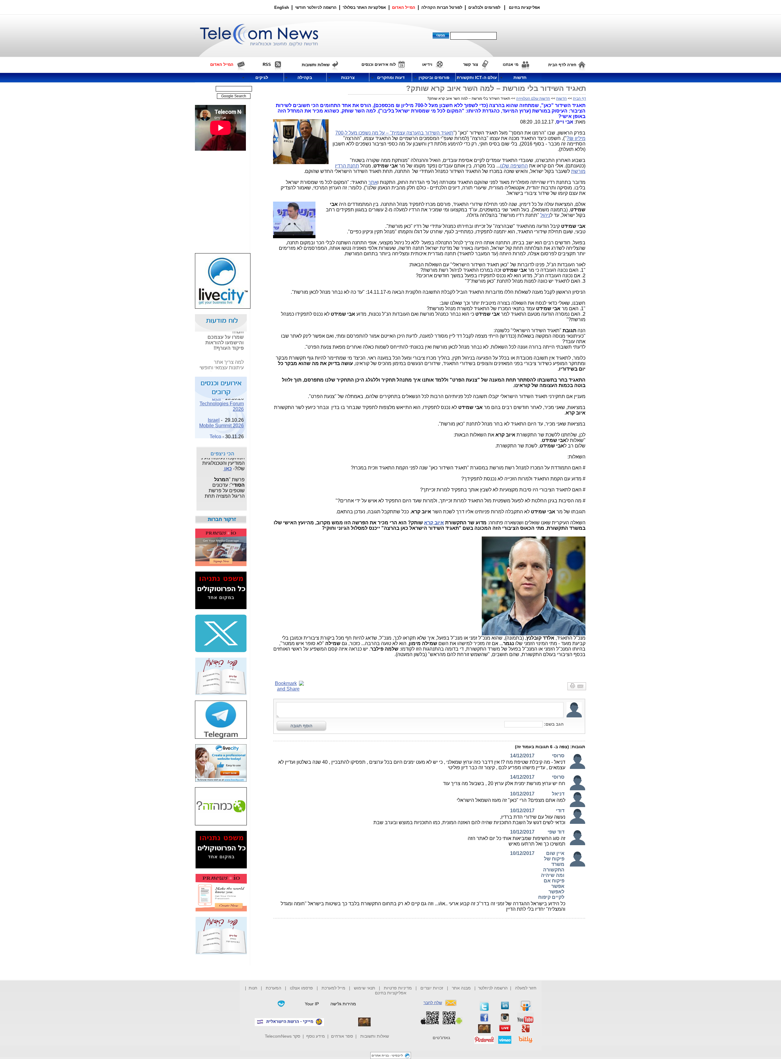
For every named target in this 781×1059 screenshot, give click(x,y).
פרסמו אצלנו (302, 987)
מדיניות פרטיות (398, 987)
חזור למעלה (525, 987)
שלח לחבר (432, 1002)
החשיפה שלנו (514, 165)
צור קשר (470, 64)
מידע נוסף (315, 1036)
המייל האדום (403, 7)
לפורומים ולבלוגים (484, 7)
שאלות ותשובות (374, 1036)
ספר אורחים (342, 1036)
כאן (227, 463)
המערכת (273, 987)
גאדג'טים (441, 1037)
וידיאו (427, 64)
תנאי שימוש (364, 987)
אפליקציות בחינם (390, 992)
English (281, 7)
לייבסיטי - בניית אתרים (387, 1055)
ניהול (545, 215)
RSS (267, 64)
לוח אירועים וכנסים (379, 64)
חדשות (561, 98)
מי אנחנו (510, 64)
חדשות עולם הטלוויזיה (533, 98)
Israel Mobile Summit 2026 (221, 417)
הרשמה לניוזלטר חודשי (316, 7)
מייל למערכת (333, 987)
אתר (372, 182)
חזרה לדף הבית (562, 65)
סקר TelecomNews (282, 1036)
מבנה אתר (461, 987)
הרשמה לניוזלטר (493, 987)
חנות (253, 987)
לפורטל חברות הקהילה (441, 7)
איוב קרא (434, 522)
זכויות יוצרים (431, 987)
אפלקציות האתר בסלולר (364, 7)
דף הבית (579, 98)
